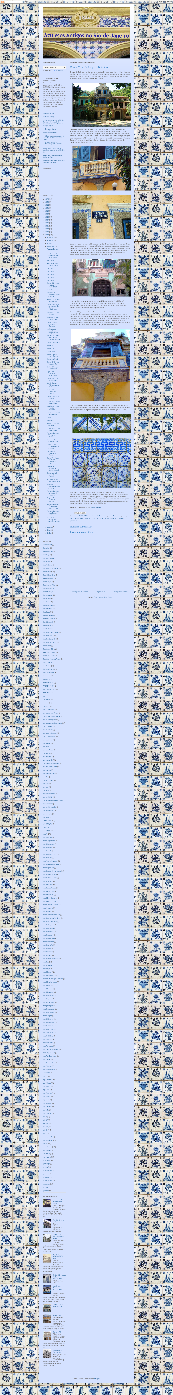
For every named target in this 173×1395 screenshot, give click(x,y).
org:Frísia (46, 1100)
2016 (47, 223)
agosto (49, 527)
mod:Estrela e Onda (50, 878)
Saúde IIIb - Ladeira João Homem (53, 300)
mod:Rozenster (48, 1026)
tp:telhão (46, 1191)
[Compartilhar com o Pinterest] (84, 513)
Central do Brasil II (53, 359)
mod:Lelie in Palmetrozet (51, 958)
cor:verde (46, 790)
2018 (47, 217)
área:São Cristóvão (49, 652)
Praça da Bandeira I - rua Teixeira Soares (53, 513)
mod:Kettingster (48, 928)
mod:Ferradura (48, 884)
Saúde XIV (50, 348)
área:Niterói (47, 625)
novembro (50, 240)
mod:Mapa (46, 969)
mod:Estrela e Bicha (50, 874)
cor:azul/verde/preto (49, 733)
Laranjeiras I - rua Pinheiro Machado (53, 408)
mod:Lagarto (47, 955)
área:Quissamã (48, 635)
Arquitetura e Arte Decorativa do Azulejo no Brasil (53, 337)
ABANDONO (83, 516)
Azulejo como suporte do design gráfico (52, 331)
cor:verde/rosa (48, 804)
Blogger (96, 1379)
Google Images (96, 507)
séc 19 (103, 518)
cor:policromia (47, 780)
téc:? (44, 1133)
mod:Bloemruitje (48, 844)
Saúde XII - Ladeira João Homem (53, 414)
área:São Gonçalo (49, 656)
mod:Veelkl (46, 1059)
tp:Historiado (47, 1170)
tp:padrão (120, 518)
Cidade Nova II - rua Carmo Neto (53, 402)
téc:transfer (47, 1157)
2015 (47, 226)
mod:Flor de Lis (48, 895)
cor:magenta (47, 757)
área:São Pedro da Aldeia (51, 659)
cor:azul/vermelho (49, 736)
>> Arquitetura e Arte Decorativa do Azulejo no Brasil (54, 161)
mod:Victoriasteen (49, 1063)
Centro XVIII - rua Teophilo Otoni (53, 363)
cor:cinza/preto (48, 750)
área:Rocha (47, 646)
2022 (47, 205)
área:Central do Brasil (50, 568)
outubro (50, 243)
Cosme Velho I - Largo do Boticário (52, 475)
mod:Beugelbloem (49, 841)
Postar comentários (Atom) (103, 597)
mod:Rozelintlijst (48, 1022)
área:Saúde (47, 666)
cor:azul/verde (48, 730)
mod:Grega (84, 518)
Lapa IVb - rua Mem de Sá (57, 1351)
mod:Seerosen (48, 1039)
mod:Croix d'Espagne (50, 861)
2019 (47, 214)
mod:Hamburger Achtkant (51, 918)
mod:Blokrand (47, 847)
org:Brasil (46, 1086)
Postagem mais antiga (120, 592)
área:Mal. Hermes (49, 619)
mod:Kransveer (48, 931)
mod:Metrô (46, 985)
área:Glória (46, 602)
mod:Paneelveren (49, 1009)
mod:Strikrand (47, 1043)
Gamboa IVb (57, 1332)
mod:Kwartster (48, 952)
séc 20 (45, 1130)
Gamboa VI (50, 277)
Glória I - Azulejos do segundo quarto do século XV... (53, 520)
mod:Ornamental (48, 1002)
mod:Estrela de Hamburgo (52, 871)
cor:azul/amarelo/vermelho (52, 716)
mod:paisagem (48, 1006)
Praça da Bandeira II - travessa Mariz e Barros (53, 506)
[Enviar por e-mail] (75, 513)
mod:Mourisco (48, 989)
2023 (47, 202)
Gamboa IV (50, 420)
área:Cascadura (48, 558)
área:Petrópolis (48, 629)
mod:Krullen (47, 948)
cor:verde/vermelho (49, 807)
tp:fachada (46, 1160)
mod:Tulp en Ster (49, 1053)
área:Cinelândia (48, 578)
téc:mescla (46, 1150)
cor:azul (104, 516)
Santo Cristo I (51, 290)
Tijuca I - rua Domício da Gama (51, 453)
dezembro (50, 237)
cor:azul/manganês (114, 516)
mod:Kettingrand (48, 925)
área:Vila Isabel (48, 683)
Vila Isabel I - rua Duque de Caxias (53, 481)
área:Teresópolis (48, 672)
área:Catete (47, 561)
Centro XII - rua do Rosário (53, 397)
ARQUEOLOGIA (48, 686)
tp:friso (45, 1167)
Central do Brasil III (53, 342)
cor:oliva (46, 777)
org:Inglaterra (47, 1106)
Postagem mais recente (80, 592)
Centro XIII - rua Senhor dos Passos (52, 391)
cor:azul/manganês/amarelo (52, 723)
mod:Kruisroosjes (49, 938)
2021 (47, 208)
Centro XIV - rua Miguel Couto (52, 379)
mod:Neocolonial (48, 995)
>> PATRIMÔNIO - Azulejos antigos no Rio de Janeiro (52, 144)
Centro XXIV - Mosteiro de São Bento (58, 1236)
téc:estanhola (111, 518)
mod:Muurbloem (48, 992)
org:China (46, 1090)
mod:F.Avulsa (74, 518)
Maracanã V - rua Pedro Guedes (52, 318)
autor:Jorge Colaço (49, 689)
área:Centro (47, 572)
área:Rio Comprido (49, 639)
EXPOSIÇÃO (47, 824)
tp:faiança (46, 1164)
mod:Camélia (47, 851)
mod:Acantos (47, 837)
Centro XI (50, 418)
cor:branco (46, 743)
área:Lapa (46, 612)
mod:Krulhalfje (48, 945)
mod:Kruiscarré (48, 935)
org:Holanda (47, 1103)
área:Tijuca (46, 676)
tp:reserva (73, 521)
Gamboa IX (50, 268)
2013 (47, 232)
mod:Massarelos (48, 975)
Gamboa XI (50, 260)
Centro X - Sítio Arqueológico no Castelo (53, 446)
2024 (47, 199)
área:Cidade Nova (49, 575)
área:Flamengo (48, 592)
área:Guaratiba (48, 605)
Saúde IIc (50, 345)
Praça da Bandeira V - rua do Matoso (53, 435)
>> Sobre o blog (48, 117)
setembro (50, 246)
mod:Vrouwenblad (49, 1069)
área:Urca (46, 679)
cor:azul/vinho (47, 740)
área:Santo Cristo (49, 649)
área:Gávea (47, 598)
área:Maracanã (48, 622)
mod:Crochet (47, 857)
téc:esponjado (47, 1137)
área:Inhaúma (47, 608)
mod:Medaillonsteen (50, 982)
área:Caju (46, 555)
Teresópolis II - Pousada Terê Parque (58, 1201)
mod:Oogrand (47, 999)
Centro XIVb (51, 351)
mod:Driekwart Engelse (51, 864)
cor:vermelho (47, 814)
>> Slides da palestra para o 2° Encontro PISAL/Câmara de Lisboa (53, 138)
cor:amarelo (47, 699)
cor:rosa (45, 783)
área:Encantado (48, 588)
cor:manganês (48, 760)
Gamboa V (50, 280)
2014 (47, 229)
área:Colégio (47, 582)
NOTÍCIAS (46, 1073)
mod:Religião (47, 1016)
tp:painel (46, 1177)
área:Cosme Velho (95, 516)
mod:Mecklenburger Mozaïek (53, 979)
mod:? (124, 516)
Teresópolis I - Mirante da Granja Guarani (53, 468)
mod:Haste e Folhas (50, 921)
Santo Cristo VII (58, 1315)
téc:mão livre (47, 1147)
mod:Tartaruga (48, 1046)
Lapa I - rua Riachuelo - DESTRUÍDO (52, 373)
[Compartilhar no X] (80, 513)
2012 (47, 235)
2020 (47, 211)
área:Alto (46, 548)
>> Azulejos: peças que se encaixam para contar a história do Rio (53, 150)
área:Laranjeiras (48, 615)
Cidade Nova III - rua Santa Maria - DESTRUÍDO (53, 255)
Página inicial (100, 592)
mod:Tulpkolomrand (49, 1056)
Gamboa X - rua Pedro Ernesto (52, 264)
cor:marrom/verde (49, 773)
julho (49, 530)
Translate (59, 70)
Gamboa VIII (51, 271)
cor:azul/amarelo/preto (50, 713)
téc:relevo (46, 1154)
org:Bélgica (47, 1083)
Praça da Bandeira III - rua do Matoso (53, 499)
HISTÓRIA (46, 831)
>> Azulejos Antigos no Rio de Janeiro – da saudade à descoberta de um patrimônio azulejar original (53, 123)
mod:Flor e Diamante (50, 898)
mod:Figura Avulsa (49, 888)
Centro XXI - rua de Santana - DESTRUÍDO (53, 285)
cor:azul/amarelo (48, 709)
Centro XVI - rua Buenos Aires (52, 368)
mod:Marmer (47, 972)
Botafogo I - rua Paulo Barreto (52, 355)
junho (49, 533)
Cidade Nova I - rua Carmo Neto (53, 429)
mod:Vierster (47, 1066)
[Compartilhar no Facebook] (82, 513)
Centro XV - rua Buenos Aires (58, 1305)
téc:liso (45, 1143)
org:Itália (46, 1110)
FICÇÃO (46, 827)
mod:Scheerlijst (48, 1032)
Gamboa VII (51, 274)
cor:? (44, 696)
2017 (47, 220)
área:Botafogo (47, 551)
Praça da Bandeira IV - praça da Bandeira (53, 493)
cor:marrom (47, 770)
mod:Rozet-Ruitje (49, 1029)
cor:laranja (46, 753)
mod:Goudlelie (48, 908)
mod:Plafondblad (48, 1012)
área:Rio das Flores (49, 642)
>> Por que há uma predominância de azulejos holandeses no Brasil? (52, 131)
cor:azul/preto (47, 726)
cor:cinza (46, 747)
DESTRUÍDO (47, 821)
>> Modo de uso (48, 113)
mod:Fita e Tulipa (49, 891)
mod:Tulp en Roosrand (50, 1049)
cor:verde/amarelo (49, 794)
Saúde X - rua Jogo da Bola (53, 424)
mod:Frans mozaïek (50, 901)
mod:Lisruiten (47, 965)
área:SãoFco (47, 662)
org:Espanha (47, 1093)
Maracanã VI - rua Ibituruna (53, 314)
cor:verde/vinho (48, 810)
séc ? (45, 1117)
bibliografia (46, 693)
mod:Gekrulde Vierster (50, 905)
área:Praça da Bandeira (51, 632)
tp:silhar (45, 1187)
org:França (97, 518)
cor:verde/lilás (47, 797)
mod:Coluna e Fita (49, 854)
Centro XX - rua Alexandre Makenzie (52, 324)
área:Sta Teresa (48, 669)
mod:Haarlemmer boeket (51, 915)
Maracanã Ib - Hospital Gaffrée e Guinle (53, 294)
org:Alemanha (47, 1080)
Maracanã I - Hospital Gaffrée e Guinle (53, 486)
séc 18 (45, 1123)
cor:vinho (46, 817)
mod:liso (46, 962)
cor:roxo (45, 787)
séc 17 (45, 1120)
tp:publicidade (47, 1180)
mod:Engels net (48, 868)
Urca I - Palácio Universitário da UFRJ (53, 385)
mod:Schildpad (48, 1036)
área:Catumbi (47, 565)
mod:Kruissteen (48, 942)
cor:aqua (46, 703)
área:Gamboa (47, 595)
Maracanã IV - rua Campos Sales (53, 441)
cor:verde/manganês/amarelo (53, 800)
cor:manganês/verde (50, 767)
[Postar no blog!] (78, 513)
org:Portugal (47, 1113)
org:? (90, 518)
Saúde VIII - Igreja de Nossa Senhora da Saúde (53, 460)
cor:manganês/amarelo (50, 763)
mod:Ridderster (48, 1019)
